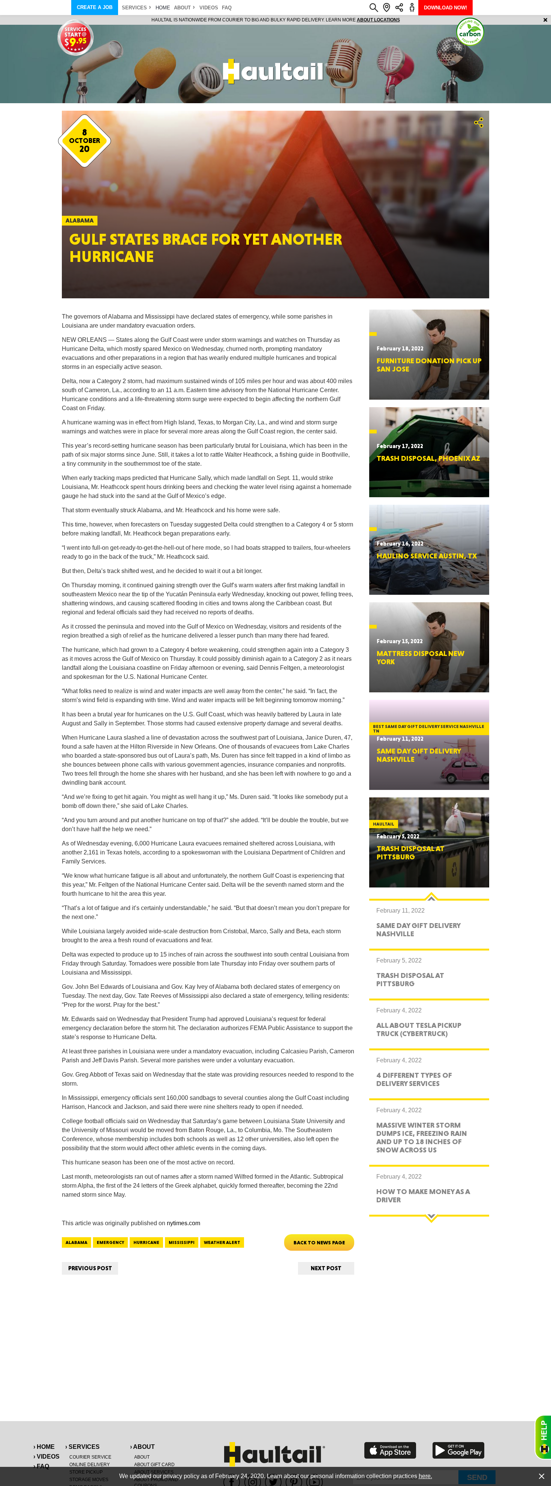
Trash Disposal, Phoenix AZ (428, 458)
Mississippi (182, 1242)
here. (425, 1476)
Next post (326, 1268)
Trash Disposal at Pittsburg (411, 852)
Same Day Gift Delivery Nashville (419, 755)
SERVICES (134, 8)
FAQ (227, 8)
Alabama (76, 1242)
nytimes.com (183, 1223)
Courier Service (90, 1457)
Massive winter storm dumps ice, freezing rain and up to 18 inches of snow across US (421, 1137)
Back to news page (319, 1242)
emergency (110, 1242)
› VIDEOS (46, 1456)
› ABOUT (142, 1447)
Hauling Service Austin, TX (427, 555)
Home (163, 8)
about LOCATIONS (378, 20)
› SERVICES (82, 1447)
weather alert (222, 1242)
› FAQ (41, 1466)
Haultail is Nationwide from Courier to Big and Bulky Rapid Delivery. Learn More (275, 20)
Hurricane (146, 1242)
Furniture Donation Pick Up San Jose (429, 364)
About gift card (154, 1464)
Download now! (445, 8)
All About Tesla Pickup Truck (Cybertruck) (418, 1029)
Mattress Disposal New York (420, 657)
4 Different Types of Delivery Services (414, 1079)
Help (543, 1437)
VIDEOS (208, 8)
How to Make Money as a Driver (423, 1195)
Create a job (94, 7)
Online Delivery (89, 1464)
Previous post (90, 1268)
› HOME (44, 1447)
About (182, 8)
